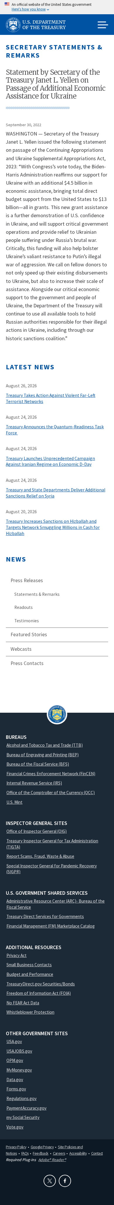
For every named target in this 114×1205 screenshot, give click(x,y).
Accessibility (78, 1153)
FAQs (25, 1153)
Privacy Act (16, 955)
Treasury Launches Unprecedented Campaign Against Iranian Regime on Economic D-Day (50, 461)
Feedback (40, 1153)
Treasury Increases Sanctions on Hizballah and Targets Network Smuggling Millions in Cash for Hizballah (53, 527)
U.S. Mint (14, 802)
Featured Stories (29, 634)
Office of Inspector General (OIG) (36, 831)
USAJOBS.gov (19, 1051)
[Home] (38, 24)
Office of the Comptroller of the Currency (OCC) (50, 792)
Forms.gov (16, 1089)
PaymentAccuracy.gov (26, 1108)
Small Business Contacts (29, 964)
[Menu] (103, 25)
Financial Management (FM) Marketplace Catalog (50, 926)
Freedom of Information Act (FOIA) (38, 993)
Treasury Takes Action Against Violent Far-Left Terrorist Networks (50, 398)
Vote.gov (14, 1127)
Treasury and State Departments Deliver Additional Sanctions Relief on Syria (55, 493)
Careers (59, 1153)
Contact (97, 1153)
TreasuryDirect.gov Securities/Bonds (40, 984)
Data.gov (14, 1079)
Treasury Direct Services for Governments (45, 916)
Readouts (23, 607)
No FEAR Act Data (22, 1003)
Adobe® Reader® (52, 1159)
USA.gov (14, 1041)
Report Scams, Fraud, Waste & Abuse (40, 856)
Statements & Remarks (37, 594)
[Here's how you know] (57, 7)
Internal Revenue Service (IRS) (34, 783)
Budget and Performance (29, 974)
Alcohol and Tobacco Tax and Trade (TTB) (44, 745)
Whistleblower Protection (30, 1012)
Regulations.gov (21, 1098)
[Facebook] (65, 1181)
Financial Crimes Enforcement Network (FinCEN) (50, 773)
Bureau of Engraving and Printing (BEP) (42, 754)
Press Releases (27, 580)
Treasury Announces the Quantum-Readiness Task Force (55, 430)
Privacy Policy (16, 1146)
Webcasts (21, 649)
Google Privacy (42, 1146)
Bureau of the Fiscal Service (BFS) (37, 764)
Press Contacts (27, 663)
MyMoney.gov (19, 1070)
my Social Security (22, 1117)
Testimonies (26, 620)
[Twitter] (50, 1181)
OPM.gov (14, 1060)
